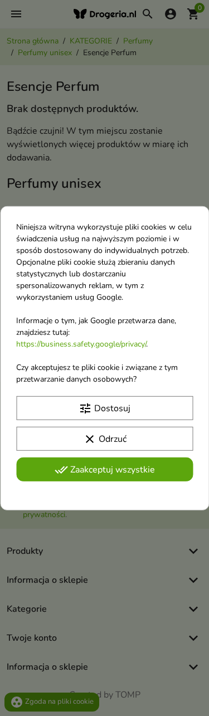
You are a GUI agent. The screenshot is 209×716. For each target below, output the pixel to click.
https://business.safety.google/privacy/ (81, 343)
